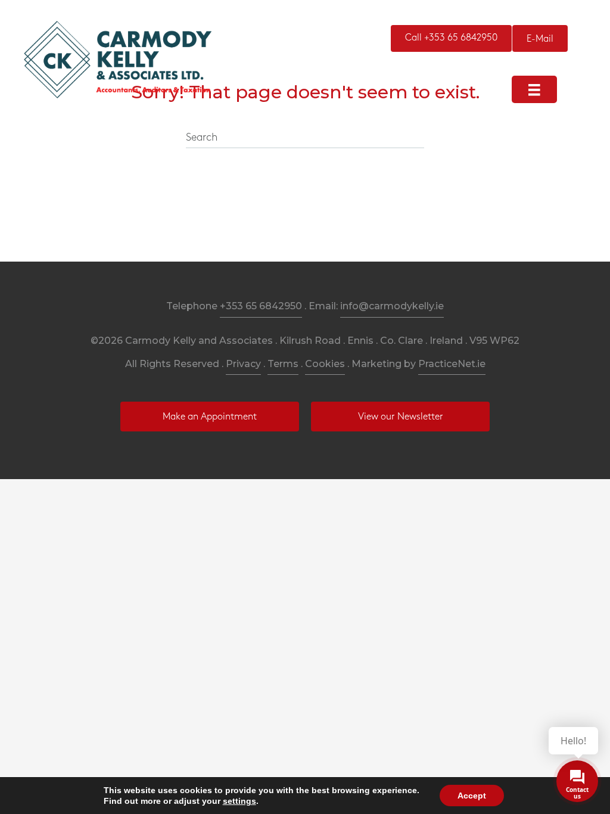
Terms (282, 363)
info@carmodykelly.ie (392, 306)
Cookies (325, 363)
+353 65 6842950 (261, 306)
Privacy (243, 363)
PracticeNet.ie (451, 363)
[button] (451, 38)
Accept (472, 795)
